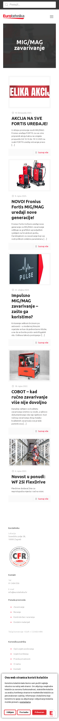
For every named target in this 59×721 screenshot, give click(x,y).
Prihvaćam (39, 712)
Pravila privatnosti (22, 659)
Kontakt (17, 669)
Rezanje (17, 612)
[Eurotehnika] (13, 16)
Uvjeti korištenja (21, 654)
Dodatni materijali (22, 622)
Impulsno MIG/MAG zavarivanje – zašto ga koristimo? (24, 306)
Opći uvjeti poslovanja (24, 649)
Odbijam (10, 712)
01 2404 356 (13, 583)
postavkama (25, 702)
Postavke (23, 712)
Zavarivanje (19, 607)
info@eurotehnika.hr (17, 592)
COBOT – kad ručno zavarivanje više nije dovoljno (29, 397)
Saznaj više (43, 152)
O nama (17, 664)
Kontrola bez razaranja (24, 617)
